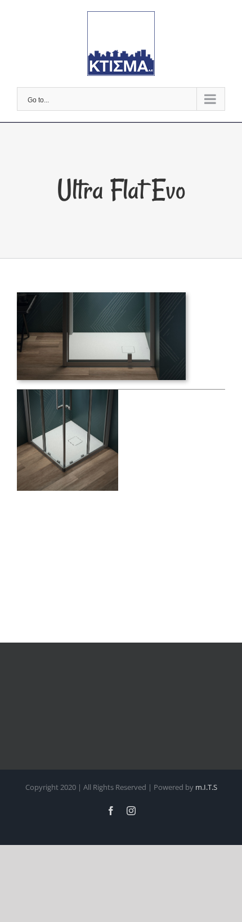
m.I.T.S (206, 787)
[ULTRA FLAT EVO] (101, 300)
